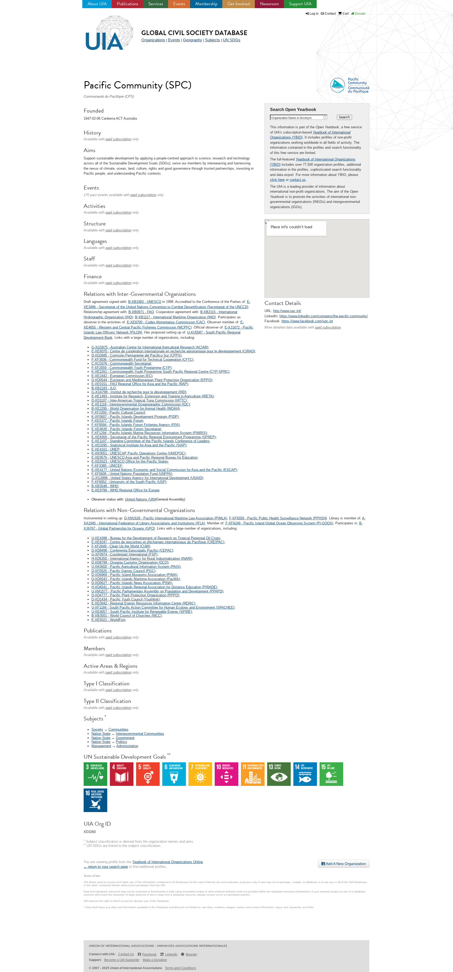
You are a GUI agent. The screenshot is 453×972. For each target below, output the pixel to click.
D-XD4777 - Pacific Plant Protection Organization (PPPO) (135, 595)
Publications (127, 4)
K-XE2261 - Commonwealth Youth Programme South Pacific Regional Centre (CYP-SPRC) (160, 372)
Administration (127, 746)
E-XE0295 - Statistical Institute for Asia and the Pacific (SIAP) (138, 445)
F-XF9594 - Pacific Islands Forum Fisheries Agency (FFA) (135, 425)
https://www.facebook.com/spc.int (307, 321)
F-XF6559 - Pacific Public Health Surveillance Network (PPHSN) (278, 518)
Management (101, 746)
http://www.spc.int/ (287, 311)
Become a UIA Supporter (121, 960)
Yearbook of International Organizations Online (167, 862)
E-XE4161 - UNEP (105, 449)
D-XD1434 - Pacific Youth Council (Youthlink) (125, 599)
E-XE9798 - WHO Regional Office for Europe (125, 490)
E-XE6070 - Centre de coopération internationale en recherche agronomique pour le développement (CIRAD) (173, 351)
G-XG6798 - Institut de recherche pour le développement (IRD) (138, 392)
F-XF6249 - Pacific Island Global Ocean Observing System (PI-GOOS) (279, 523)
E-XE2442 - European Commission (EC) (121, 376)
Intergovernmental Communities (140, 734)
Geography (192, 40)
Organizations (153, 40)
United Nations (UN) (140, 499)
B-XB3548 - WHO (104, 486)
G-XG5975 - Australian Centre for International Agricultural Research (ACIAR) (149, 347)
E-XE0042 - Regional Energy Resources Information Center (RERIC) (143, 603)
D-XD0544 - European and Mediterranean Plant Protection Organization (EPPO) (151, 380)
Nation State (100, 734)
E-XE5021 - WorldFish (108, 620)
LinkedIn (171, 954)
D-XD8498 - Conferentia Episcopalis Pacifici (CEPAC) (132, 550)
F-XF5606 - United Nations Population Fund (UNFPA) (131, 474)
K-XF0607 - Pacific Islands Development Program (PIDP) (135, 417)
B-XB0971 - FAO (141, 312)
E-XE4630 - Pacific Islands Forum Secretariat (126, 429)
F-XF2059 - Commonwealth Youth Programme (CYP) (131, 368)
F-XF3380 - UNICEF (106, 466)
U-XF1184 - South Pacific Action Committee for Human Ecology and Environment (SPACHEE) (162, 607)
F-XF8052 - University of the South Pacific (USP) (128, 482)
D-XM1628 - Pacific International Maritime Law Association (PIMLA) (175, 518)
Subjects (212, 40)
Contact (330, 13)
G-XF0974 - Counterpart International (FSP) (124, 554)
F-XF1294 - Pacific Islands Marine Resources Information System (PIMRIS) (149, 433)
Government (125, 738)
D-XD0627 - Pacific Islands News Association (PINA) (131, 583)
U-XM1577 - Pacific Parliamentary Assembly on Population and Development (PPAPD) (157, 591)
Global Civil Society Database (194, 33)
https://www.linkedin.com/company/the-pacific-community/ (323, 316)
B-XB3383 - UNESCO (144, 302)
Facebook (149, 954)
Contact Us (126, 954)
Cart (345, 13)
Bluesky (191, 954)
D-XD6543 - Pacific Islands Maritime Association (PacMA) (135, 579)
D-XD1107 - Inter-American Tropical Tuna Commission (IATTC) (139, 400)
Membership (206, 4)
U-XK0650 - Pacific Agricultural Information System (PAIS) (135, 567)
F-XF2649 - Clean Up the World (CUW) (120, 546)
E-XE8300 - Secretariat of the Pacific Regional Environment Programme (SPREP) (153, 437)
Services (155, 4)
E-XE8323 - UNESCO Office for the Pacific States (129, 461)
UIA (103, 29)
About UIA (97, 4)
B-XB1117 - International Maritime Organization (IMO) (175, 317)
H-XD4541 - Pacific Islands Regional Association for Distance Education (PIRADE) (154, 587)
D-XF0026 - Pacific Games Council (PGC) (123, 571)
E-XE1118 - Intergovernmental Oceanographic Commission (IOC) (140, 404)
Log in (314, 13)
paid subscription (328, 327)
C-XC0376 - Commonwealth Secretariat (121, 363)
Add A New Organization (345, 864)
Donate (359, 13)
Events (179, 4)
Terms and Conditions (180, 968)
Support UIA (300, 4)
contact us (298, 180)
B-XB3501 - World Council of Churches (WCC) (126, 616)
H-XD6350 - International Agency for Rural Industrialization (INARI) (141, 558)
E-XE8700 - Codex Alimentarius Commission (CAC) (166, 322)
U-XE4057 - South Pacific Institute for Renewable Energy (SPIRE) (141, 612)
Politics (121, 742)
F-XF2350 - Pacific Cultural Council (118, 412)
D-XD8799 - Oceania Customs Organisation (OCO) (129, 562)
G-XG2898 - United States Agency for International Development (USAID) (147, 478)
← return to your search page (106, 867)
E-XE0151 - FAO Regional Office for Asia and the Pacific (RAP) (139, 384)
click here (277, 180)
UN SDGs (231, 40)
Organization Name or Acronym (291, 117)
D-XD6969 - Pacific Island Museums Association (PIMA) (134, 575)
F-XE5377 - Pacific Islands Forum (117, 421)
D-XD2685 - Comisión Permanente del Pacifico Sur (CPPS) (136, 355)
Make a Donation (155, 960)
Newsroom (269, 4)
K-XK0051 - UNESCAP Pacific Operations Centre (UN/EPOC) (138, 453)
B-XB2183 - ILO (103, 388)
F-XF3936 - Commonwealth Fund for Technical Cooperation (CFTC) (142, 360)
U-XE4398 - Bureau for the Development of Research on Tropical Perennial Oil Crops (155, 538)
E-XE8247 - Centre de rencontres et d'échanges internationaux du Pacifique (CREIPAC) (157, 542)
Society (97, 729)
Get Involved (239, 4)
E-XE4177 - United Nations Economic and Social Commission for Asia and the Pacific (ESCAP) (164, 470)
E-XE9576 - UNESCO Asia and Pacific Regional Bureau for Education (144, 457)
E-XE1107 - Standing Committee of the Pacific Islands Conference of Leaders (150, 441)
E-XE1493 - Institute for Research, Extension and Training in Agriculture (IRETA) (152, 396)
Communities (118, 729)
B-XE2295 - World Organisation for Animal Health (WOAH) (135, 408)
